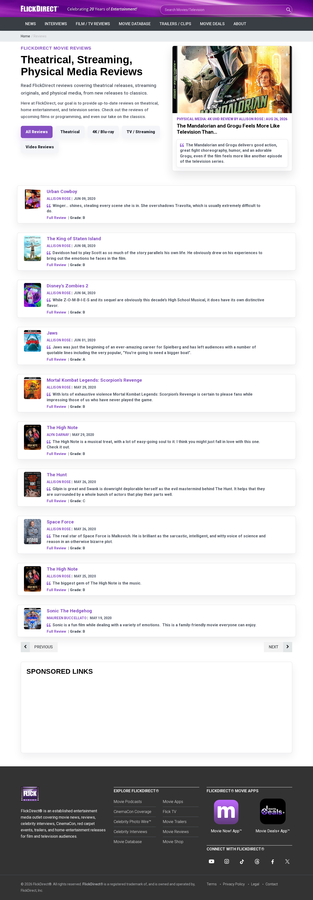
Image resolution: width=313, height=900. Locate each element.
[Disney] (32, 286)
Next (273, 647)
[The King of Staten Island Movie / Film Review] (32, 239)
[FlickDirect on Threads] (257, 861)
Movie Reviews (176, 831)
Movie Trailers (175, 821)
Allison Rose (59, 199)
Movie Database (135, 24)
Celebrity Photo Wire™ (132, 821)
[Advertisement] (156, 713)
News (30, 24)
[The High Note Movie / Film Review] (32, 427)
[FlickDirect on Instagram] (227, 861)
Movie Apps (173, 801)
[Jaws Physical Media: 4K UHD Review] (32, 333)
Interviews (56, 24)
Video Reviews (40, 147)
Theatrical (70, 132)
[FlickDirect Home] (40, 9)
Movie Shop (173, 841)
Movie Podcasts (128, 801)
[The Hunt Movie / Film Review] (32, 475)
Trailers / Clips (175, 24)
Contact (272, 884)
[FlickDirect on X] (287, 861)
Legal (255, 884)
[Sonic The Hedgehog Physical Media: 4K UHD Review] (32, 611)
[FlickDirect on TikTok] (242, 861)
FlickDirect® (92, 884)
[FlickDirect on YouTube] (211, 861)
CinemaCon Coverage (132, 811)
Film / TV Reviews (93, 24)
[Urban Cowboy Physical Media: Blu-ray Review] (32, 191)
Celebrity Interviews (130, 831)
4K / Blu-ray (103, 132)
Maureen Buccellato (67, 618)
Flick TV (169, 811)
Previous (43, 647)
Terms (212, 884)
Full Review (56, 218)
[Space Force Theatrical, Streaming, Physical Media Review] (32, 522)
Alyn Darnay (58, 435)
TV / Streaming (141, 132)
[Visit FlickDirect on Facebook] (272, 861)
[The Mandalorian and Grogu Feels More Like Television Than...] (232, 79)
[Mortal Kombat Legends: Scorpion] (32, 380)
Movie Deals (212, 24)
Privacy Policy (234, 884)
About (240, 24)
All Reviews (37, 132)
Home (25, 36)
